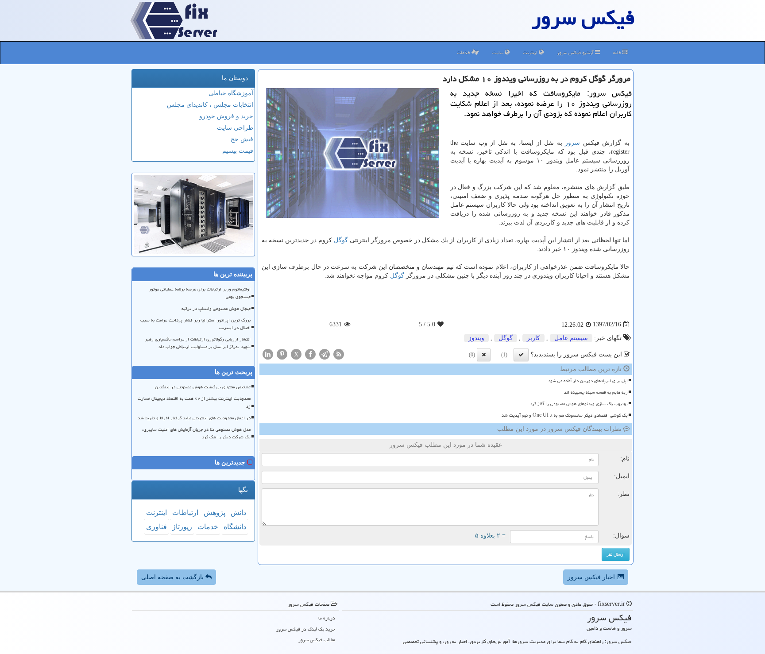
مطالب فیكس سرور (316, 639)
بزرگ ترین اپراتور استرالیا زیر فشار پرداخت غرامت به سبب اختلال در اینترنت (195, 324)
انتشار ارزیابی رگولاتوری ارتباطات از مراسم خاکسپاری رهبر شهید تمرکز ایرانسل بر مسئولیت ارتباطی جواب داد (198, 343)
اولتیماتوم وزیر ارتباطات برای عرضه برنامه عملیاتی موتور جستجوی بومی (200, 293)
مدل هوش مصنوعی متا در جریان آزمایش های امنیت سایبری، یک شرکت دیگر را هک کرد (196, 433)
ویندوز (476, 338)
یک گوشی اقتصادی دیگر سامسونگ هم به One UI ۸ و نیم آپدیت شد (565, 415)
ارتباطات (185, 512)
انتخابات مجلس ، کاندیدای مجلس (210, 104)
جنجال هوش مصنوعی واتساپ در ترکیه (216, 308)
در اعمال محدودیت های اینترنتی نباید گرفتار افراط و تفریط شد (194, 418)
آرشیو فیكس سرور (576, 52)
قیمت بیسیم (237, 150)
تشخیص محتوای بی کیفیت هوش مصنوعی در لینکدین (203, 387)
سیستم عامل (571, 338)
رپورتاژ (182, 526)
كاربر (533, 338)
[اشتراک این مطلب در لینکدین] (268, 353)
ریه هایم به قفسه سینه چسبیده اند (596, 392)
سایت (498, 52)
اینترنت (531, 52)
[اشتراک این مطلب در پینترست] (282, 353)
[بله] (521, 354)
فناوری (156, 526)
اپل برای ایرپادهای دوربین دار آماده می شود (588, 380)
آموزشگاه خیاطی (231, 93)
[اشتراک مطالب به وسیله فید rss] (338, 353)
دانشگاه (235, 526)
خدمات (464, 52)
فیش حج (242, 139)
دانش (238, 512)
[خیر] (484, 354)
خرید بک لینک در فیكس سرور (305, 629)
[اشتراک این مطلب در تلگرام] (324, 353)
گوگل (341, 240)
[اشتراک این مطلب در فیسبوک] (310, 353)
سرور (572, 142)
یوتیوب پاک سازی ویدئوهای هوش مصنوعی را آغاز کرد (579, 403)
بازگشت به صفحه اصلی (173, 577)
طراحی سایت (235, 127)
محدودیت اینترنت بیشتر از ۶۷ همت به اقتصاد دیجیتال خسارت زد (194, 402)
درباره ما (326, 618)
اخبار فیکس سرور (592, 577)
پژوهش (214, 512)
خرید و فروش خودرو (226, 116)
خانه (617, 52)
